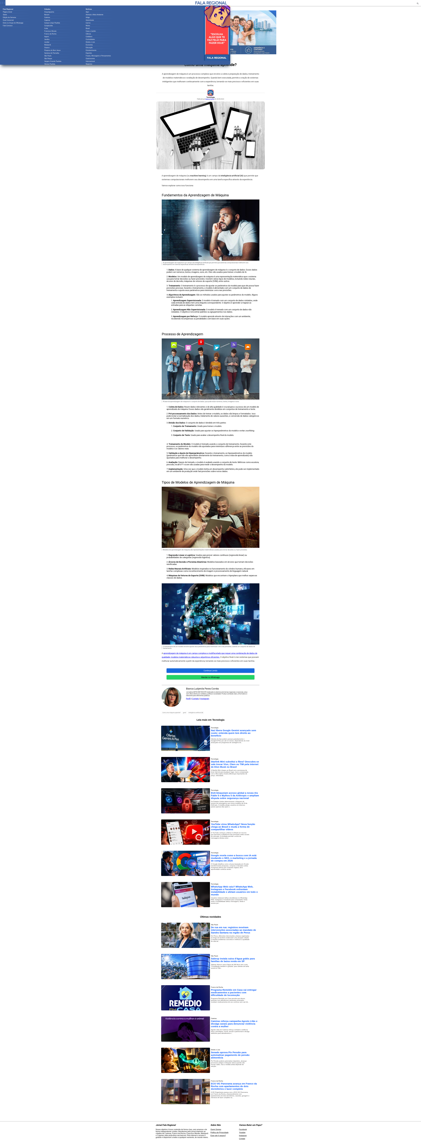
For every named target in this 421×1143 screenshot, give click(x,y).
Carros (88, 23)
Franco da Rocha (50, 34)
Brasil (88, 28)
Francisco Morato (50, 31)
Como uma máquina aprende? (171, 712)
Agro (87, 12)
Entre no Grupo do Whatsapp (13, 23)
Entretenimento (91, 50)
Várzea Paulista (49, 64)
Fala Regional (211, 2)
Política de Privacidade (219, 1132)
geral (184, 712)
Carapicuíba (48, 25)
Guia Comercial (8, 20)
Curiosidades (90, 39)
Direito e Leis (90, 42)
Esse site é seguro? (218, 1136)
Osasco (47, 47)
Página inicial (7, 12)
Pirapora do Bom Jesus (52, 50)
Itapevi (46, 36)
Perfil (188, 699)
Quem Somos (215, 1129)
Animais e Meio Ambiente (94, 14)
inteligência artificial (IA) (195, 712)
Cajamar (47, 20)
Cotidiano (89, 36)
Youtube (242, 1132)
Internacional (90, 61)
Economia (89, 45)
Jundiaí (46, 42)
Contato (195, 699)
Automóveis (90, 20)
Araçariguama (49, 12)
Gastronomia (90, 58)
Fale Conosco (7, 25)
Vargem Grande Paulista (52, 61)
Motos (88, 25)
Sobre (5, 14)
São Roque (48, 58)
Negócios (89, 64)
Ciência (88, 34)
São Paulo (47, 56)
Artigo (88, 17)
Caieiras (47, 17)
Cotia (46, 28)
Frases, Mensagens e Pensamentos (98, 56)
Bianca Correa (209, 99)
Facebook (243, 1129)
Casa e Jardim (91, 31)
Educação (89, 47)
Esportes (89, 53)
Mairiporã (47, 45)
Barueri (46, 14)
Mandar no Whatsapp (210, 677)
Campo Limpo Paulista (52, 23)
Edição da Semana (9, 17)
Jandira (46, 39)
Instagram (204, 699)
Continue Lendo (210, 670)
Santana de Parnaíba (51, 53)
